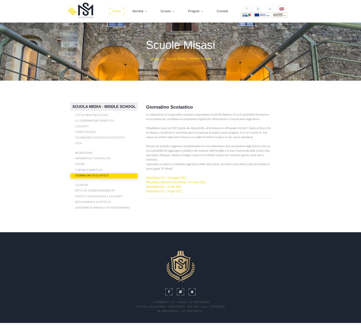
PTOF (78, 143)
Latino (80, 164)
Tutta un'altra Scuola (91, 115)
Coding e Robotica (88, 170)
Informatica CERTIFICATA (93, 158)
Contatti (222, 11)
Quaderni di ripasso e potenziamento (102, 208)
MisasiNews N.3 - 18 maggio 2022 (166, 178)
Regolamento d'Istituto (93, 202)
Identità (137, 11)
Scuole (166, 11)
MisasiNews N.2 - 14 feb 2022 (163, 187)
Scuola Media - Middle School (188, 59)
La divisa (81, 185)
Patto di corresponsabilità (95, 191)
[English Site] (281, 9)
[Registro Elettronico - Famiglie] (258, 8)
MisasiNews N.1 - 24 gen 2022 (164, 191)
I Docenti (82, 126)
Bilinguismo (84, 153)
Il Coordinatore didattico (94, 121)
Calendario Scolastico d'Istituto (100, 138)
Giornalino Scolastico (92, 176)
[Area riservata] (270, 8)
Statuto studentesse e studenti (98, 196)
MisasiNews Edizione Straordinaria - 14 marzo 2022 (176, 182)
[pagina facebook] (246, 8)
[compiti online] (180, 291)
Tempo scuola (85, 132)
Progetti (193, 11)
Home (116, 11)
